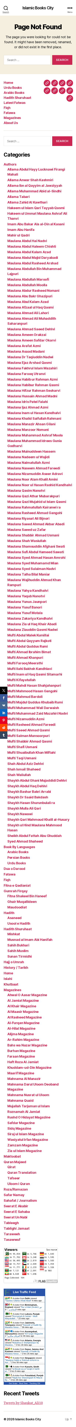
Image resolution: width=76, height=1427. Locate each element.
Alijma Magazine (20, 1034)
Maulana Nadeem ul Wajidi (28, 457)
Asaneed (14, 918)
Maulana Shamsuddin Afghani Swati (36, 546)
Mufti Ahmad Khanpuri (25, 658)
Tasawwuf (12, 1240)
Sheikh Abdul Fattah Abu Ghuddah (34, 836)
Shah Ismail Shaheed (24, 769)
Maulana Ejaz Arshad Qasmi (29, 363)
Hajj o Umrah (14, 962)
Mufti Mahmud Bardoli (25, 697)
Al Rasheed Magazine (24, 1017)
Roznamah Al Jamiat (23, 1112)
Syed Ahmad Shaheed (25, 841)
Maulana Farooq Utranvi (26, 374)
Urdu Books (13, 88)
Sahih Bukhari (18, 945)
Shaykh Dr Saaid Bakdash (27, 797)
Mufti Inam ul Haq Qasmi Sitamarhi (34, 674)
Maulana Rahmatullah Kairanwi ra (34, 507)
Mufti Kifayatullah (21, 680)
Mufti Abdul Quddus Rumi (27, 646)
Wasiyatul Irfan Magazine (27, 1140)
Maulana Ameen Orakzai (26, 335)
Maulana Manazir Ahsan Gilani (31, 424)
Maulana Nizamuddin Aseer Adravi (35, 474)
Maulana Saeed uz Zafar (26, 530)
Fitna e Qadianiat (17, 885)
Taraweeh (12, 1234)
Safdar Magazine (21, 1123)
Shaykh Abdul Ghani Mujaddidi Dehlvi (37, 780)
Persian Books (18, 857)
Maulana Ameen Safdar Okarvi (31, 340)
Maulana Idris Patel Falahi (27, 402)
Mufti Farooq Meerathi (25, 663)
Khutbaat (11, 984)
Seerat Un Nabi (15, 1217)
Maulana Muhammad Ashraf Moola (35, 435)
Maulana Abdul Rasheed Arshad (32, 263)
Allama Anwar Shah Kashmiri (30, 180)
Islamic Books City (38, 8)
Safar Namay (14, 1195)
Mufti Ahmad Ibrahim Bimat (29, 652)
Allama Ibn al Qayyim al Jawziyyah (34, 185)
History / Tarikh (16, 968)
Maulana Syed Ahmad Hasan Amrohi (36, 558)
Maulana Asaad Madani (26, 351)
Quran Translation (21, 1173)
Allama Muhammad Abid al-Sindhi (34, 191)
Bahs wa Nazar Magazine (27, 1045)
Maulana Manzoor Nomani (28, 430)
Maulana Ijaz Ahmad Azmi (27, 407)
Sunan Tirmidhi (19, 956)
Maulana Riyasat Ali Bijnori (28, 518)
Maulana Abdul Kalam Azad (29, 252)
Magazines (12, 118)
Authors (10, 164)
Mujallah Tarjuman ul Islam (28, 1106)
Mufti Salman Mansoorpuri (28, 736)
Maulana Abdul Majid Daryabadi (32, 258)
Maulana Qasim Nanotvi (26, 490)
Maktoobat (12, 1156)
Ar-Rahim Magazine (23, 1040)
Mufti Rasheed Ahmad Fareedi (31, 725)
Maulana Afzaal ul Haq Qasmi (30, 307)
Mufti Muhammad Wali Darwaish (33, 708)
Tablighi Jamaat (17, 1228)
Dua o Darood (14, 869)
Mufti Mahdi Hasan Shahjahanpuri (34, 685)
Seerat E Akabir (16, 1206)
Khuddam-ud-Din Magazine (29, 1068)
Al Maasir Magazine (23, 1012)
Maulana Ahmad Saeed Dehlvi (31, 329)
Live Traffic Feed (24, 1292)
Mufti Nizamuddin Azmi (25, 719)
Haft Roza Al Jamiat (23, 1062)
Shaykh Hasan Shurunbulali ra (31, 803)
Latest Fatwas (14, 103)
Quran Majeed (15, 1162)
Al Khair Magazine (21, 1006)
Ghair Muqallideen (22, 902)
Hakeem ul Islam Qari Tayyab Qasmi (36, 208)
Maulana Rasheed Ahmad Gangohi (34, 513)
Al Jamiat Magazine (23, 1000)
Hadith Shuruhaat (17, 98)
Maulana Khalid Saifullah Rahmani (34, 418)
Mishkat (13, 934)
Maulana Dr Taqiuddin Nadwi (30, 357)
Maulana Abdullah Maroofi (28, 279)
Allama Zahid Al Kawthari (27, 202)
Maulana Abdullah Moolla (27, 285)
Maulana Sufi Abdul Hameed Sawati (35, 552)
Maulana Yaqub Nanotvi (26, 596)
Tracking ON (35, 1383)
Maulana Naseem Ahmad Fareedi (33, 468)
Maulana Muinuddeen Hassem (31, 451)
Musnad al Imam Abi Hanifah (29, 940)
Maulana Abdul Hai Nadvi (27, 241)
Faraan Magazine (21, 1056)
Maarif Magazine (20, 1073)
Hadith (9, 913)
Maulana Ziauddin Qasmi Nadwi (32, 630)
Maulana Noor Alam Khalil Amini (32, 479)
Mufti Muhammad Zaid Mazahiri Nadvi (37, 713)
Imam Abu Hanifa (20, 230)
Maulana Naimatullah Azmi (28, 463)
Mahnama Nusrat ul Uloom (28, 1095)
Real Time (23, 1383)
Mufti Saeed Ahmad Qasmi (28, 730)
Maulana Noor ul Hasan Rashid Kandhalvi (39, 485)
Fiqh (7, 108)
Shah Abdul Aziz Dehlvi (25, 764)
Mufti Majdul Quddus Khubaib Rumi (35, 702)
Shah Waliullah (19, 775)
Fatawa (9, 113)
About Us (11, 123)
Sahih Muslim (18, 951)
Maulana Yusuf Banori (24, 607)
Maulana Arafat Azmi (24, 346)
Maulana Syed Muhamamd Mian (32, 563)
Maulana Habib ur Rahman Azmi (32, 379)
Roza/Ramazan (16, 1189)
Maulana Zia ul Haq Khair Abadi (32, 624)
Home (8, 83)
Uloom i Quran (18, 1184)
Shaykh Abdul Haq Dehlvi (27, 786)
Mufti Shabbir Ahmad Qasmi (29, 741)
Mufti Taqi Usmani (21, 758)
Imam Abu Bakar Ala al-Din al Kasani (36, 224)
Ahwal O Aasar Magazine (27, 995)
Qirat (11, 1167)
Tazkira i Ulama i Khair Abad (18, 1300)
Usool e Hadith (18, 923)
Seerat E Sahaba (17, 1212)
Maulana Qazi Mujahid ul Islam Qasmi (36, 502)
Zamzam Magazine (22, 1145)
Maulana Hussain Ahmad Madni (32, 396)
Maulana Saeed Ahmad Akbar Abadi (36, 524)
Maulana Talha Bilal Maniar (28, 574)
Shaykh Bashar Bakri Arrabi (29, 792)
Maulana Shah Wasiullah (26, 541)
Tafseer (13, 1178)
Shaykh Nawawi (20, 814)
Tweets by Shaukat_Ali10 (23, 1403)
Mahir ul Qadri (18, 235)
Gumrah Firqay (16, 891)
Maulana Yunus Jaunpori (27, 602)
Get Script (13, 1383)
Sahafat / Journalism (20, 1200)
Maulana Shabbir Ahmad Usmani (33, 535)
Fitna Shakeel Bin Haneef (27, 896)
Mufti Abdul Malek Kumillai (28, 635)
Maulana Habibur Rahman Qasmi (33, 385)
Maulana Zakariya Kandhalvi (30, 618)
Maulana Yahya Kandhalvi (27, 590)
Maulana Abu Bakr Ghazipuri (29, 296)
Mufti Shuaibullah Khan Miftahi (31, 752)
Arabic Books (14, 93)
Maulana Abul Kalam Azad (28, 302)
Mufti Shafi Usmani (22, 747)
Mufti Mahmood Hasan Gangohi (32, 691)
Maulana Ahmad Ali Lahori (28, 313)
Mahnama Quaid (20, 1100)
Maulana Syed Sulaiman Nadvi (31, 569)
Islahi (8, 979)
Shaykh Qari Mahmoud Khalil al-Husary (38, 819)
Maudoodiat (17, 907)
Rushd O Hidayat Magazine (28, 1117)
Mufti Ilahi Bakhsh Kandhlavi (29, 669)
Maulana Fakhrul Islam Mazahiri (32, 368)
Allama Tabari (18, 197)
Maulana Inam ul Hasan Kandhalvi (34, 413)
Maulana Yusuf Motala (25, 613)
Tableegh (11, 1223)
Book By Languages (19, 847)
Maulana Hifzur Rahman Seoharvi (33, 390)
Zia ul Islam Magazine (24, 1151)
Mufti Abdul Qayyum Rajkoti (29, 641)
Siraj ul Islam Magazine (25, 1134)
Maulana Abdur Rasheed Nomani (33, 291)
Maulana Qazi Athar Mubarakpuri (33, 496)
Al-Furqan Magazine (23, 1023)
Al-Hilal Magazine (21, 1028)
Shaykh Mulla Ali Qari (24, 808)
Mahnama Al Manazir (24, 1079)
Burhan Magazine (21, 1051)
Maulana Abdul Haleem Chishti (31, 246)
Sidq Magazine (19, 1128)
